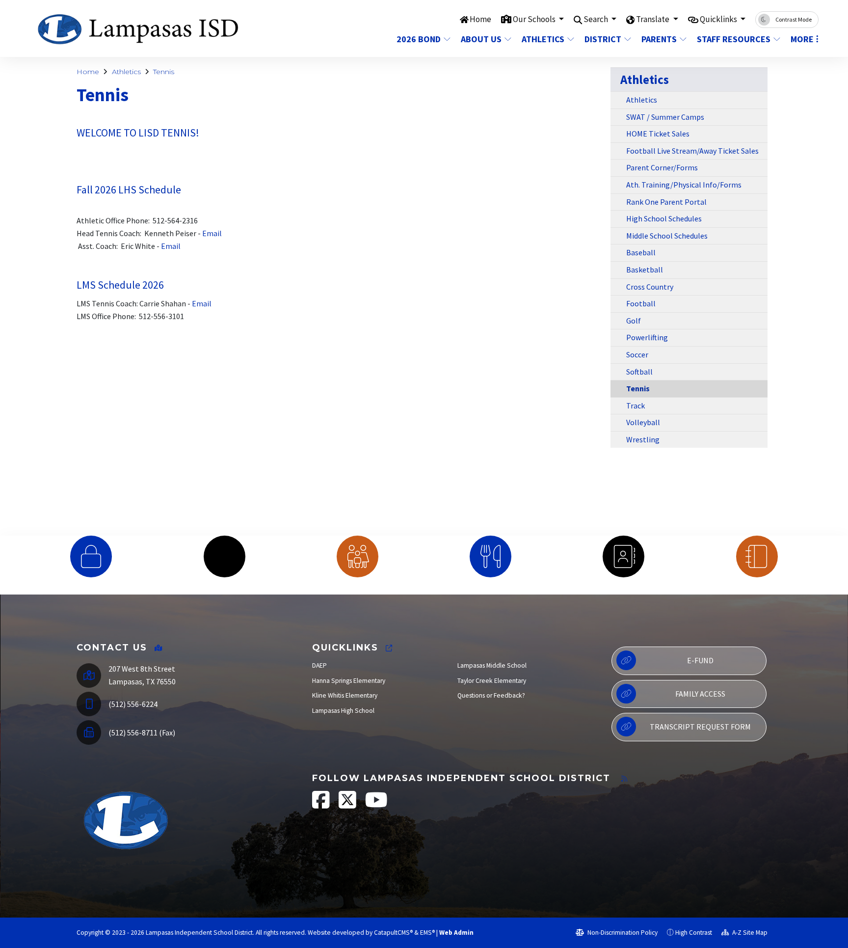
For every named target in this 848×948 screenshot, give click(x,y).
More (802, 39)
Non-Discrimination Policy (622, 932)
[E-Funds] (91, 556)
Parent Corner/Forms (662, 167)
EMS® (427, 932)
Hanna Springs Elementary (348, 681)
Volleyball (643, 422)
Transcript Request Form (700, 726)
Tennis (163, 71)
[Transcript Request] (757, 556)
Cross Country (649, 287)
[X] (348, 805)
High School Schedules (664, 218)
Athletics (543, 39)
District (602, 39)
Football (641, 303)
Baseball (641, 252)
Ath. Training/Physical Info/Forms (684, 185)
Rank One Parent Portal (666, 202)
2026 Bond (419, 39)
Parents (659, 39)
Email (211, 233)
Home (480, 19)
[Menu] (490, 556)
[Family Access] (357, 556)
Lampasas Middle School (492, 665)
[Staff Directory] (623, 556)
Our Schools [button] (535, 19)
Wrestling (643, 439)
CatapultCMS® (393, 932)
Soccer (637, 354)
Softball (639, 372)
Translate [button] (653, 19)
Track (635, 405)
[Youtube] (376, 805)
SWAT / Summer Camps (665, 117)
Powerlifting (647, 337)
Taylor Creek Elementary (491, 681)
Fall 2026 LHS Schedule (129, 189)
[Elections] (224, 556)
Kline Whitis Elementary (344, 695)
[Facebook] (321, 805)
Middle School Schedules (667, 236)
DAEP (319, 665)
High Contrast (693, 932)
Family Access (700, 694)
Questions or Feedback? (491, 695)
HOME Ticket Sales (657, 133)
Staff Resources (733, 39)
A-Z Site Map (749, 932)
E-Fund (700, 660)
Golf (633, 320)
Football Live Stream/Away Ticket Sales (692, 151)
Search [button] (596, 19)
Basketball (644, 269)
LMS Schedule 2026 (120, 285)
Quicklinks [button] (719, 19)
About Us (481, 39)
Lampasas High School (343, 710)
